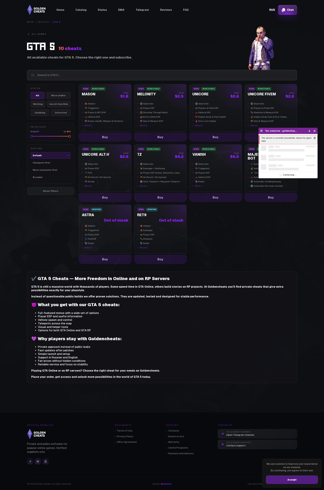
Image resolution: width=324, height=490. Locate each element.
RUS (272, 10)
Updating (40, 112)
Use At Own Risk (58, 104)
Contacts (173, 430)
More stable (58, 95)
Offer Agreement (127, 442)
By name (38, 177)
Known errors (176, 436)
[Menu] (261, 131)
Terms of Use (124, 430)
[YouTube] (38, 461)
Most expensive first (45, 170)
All (37, 95)
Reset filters (50, 191)
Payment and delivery (181, 453)
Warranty (173, 442)
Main (30, 22)
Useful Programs (178, 447)
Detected (61, 112)
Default (37, 155)
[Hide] (315, 131)
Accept (291, 479)
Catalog (43, 22)
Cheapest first (41, 162)
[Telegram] (30, 461)
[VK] (46, 461)
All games (39, 34)
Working (38, 104)
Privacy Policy (125, 436)
